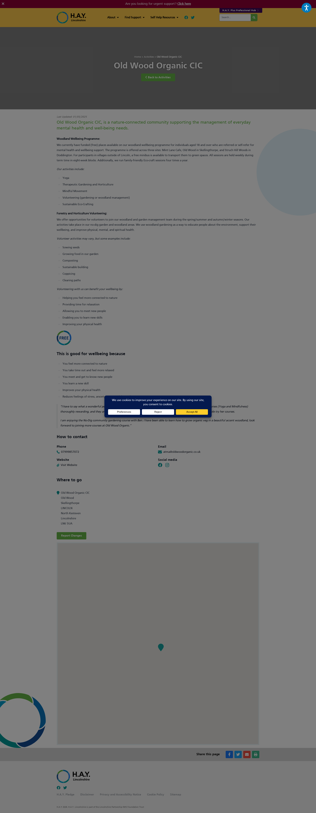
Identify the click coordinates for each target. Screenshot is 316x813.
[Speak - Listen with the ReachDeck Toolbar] (306, 8)
